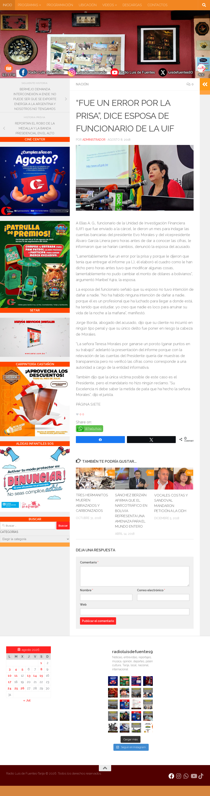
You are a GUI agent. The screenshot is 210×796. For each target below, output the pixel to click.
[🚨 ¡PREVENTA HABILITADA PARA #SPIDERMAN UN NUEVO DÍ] (148, 681)
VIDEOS (108, 5)
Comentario (89, 562)
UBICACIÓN (88, 5)
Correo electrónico (151, 590)
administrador (93, 139)
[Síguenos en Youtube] (193, 776)
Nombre (86, 590)
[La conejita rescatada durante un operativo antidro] (124, 728)
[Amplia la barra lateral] (205, 84)
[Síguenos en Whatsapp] (186, 776)
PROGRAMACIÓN (60, 5)
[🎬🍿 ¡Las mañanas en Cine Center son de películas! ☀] (124, 704)
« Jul (27, 700)
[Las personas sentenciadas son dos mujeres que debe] (113, 716)
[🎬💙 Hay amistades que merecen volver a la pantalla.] (136, 681)
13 (28, 675)
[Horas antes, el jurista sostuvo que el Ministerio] (148, 693)
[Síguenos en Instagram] (179, 776)
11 (16, 675)
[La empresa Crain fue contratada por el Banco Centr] (113, 704)
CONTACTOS (157, 5)
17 (9, 682)
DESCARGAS (132, 5)
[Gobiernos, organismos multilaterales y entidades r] (136, 728)
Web (83, 604)
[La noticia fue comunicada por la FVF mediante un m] (113, 728)
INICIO (7, 5)
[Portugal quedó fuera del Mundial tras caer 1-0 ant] (113, 693)
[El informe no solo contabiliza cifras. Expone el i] (136, 693)
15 (41, 675)
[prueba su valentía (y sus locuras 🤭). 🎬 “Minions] (148, 728)
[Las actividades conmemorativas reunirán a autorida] (136, 704)
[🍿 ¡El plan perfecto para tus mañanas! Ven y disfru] (136, 716)
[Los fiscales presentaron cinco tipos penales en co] (124, 693)
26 (22, 688)
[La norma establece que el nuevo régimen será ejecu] (148, 716)
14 (35, 675)
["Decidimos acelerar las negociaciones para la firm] (148, 704)
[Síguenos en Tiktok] (201, 776)
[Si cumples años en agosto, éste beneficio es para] (113, 681)
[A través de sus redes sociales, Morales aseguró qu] (124, 716)
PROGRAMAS (28, 5)
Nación (82, 84)
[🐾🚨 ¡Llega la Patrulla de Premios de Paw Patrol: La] (124, 681)
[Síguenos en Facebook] (171, 776)
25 (16, 688)
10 (9, 675)
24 (9, 688)
